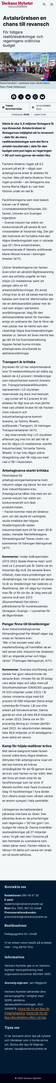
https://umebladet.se (18, 1062)
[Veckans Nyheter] (17, 4)
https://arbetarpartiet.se (20, 1066)
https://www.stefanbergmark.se (25, 1057)
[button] (44, 4)
